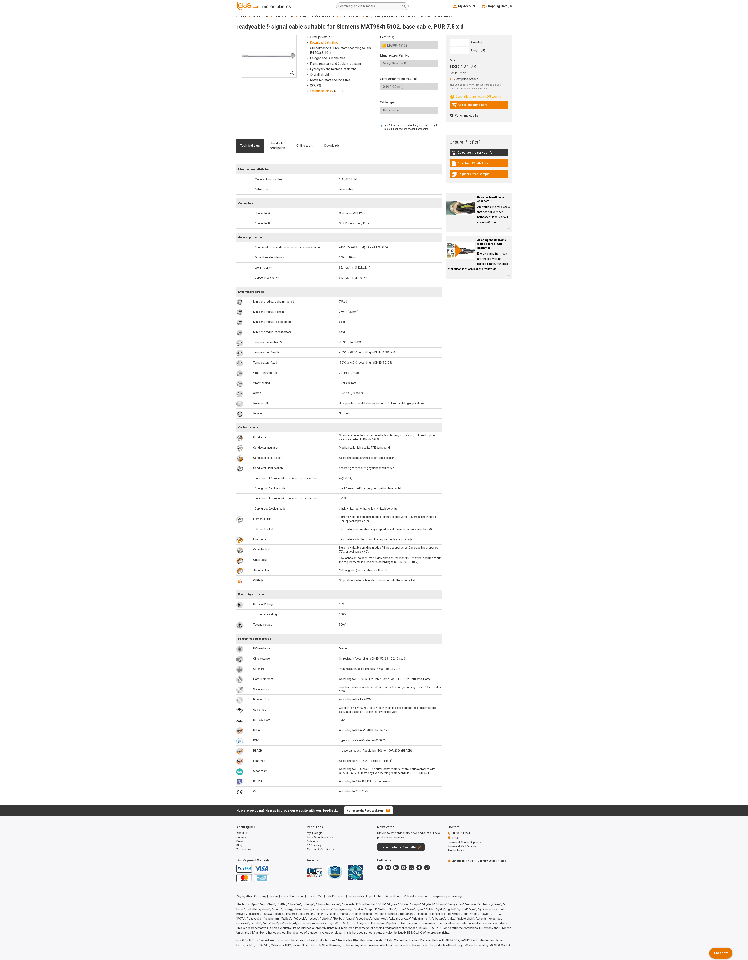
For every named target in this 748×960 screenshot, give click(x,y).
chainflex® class (321, 91)
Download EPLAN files (470, 164)
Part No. (385, 37)
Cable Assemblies (283, 16)
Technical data (250, 145)
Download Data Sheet (324, 42)
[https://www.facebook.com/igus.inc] (380, 867)
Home (243, 16)
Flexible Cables (260, 16)
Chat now (721, 953)
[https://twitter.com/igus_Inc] (411, 867)
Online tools (304, 145)
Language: (463, 860)
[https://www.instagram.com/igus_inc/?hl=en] (388, 867)
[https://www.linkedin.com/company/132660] (396, 867)
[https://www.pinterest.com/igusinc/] (427, 867)
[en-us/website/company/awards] (314, 872)
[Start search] (404, 6)
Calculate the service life (473, 153)
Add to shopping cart (469, 106)
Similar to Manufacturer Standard (317, 16)
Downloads (332, 145)
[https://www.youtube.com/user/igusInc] (404, 867)
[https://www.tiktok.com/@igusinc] (419, 867)
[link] (479, 154)
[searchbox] (369, 6)
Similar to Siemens (350, 16)
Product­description (277, 145)
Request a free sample (470, 175)
